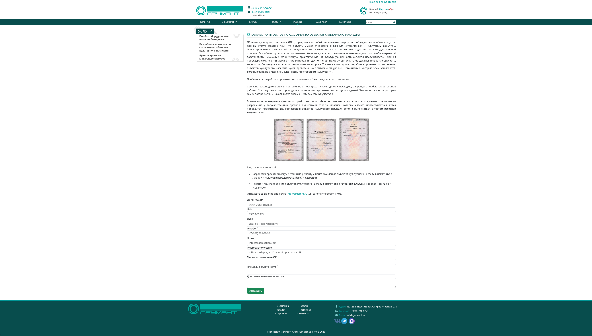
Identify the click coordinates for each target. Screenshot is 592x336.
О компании (229, 21)
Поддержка (320, 21)
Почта (251, 238)
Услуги (297, 21)
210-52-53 (266, 8)
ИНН (250, 209)
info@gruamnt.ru (297, 193)
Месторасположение (260, 247)
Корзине (384, 9)
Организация (255, 200)
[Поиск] (394, 22)
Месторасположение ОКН (263, 257)
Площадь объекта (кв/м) (262, 266)
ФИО (250, 219)
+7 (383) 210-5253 (359, 310)
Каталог (254, 21)
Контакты (345, 21)
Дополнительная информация (265, 276)
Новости (276, 21)
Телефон (252, 228)
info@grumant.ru (261, 11)
